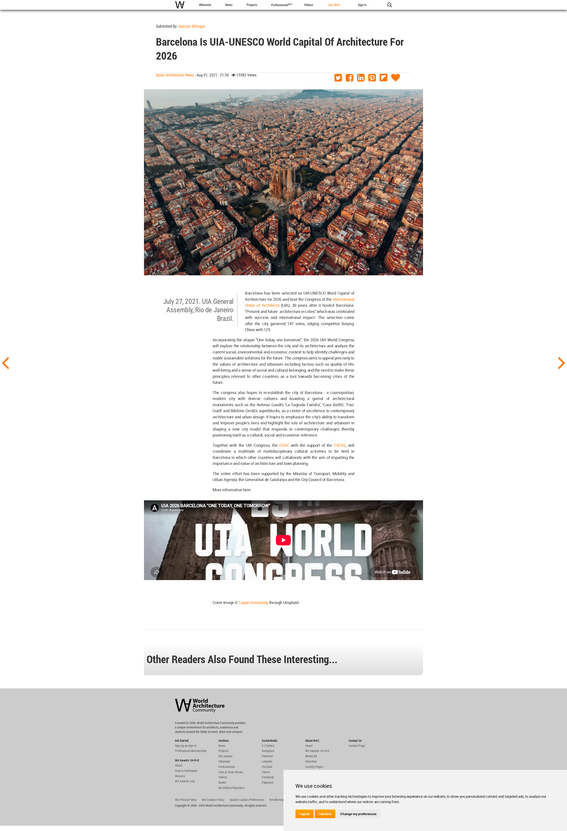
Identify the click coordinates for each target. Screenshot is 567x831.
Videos (222, 777)
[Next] (561, 362)
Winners (180, 776)
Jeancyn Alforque (191, 26)
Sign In (192, 746)
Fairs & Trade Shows (230, 772)
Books (222, 782)
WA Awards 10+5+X (317, 751)
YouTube (267, 767)
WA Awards (225, 756)
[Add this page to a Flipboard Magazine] (383, 78)
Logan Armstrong (253, 602)
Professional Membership (190, 751)
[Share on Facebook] (349, 78)
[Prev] (5, 362)
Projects (223, 751)
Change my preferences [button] (358, 814)
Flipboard (267, 782)
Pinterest (267, 756)
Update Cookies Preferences (246, 800)
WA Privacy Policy (186, 800)
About (178, 765)
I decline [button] (325, 814)
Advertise (311, 761)
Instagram (268, 751)
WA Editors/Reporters (231, 788)
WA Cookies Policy (213, 800)
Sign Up (179, 746)
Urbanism (224, 761)
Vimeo (266, 772)
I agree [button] (304, 814)
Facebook (268, 777)
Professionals (226, 767)
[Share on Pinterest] (372, 78)
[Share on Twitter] (338, 78)
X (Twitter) (268, 746)
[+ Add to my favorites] (395, 78)
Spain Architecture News (175, 75)
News (221, 746)
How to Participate (186, 771)
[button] (389, 5)
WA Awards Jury (185, 781)
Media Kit (311, 756)
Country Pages (314, 767)
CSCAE (340, 445)
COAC (284, 445)
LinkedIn (267, 761)
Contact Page (357, 746)
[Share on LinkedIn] (361, 78)
